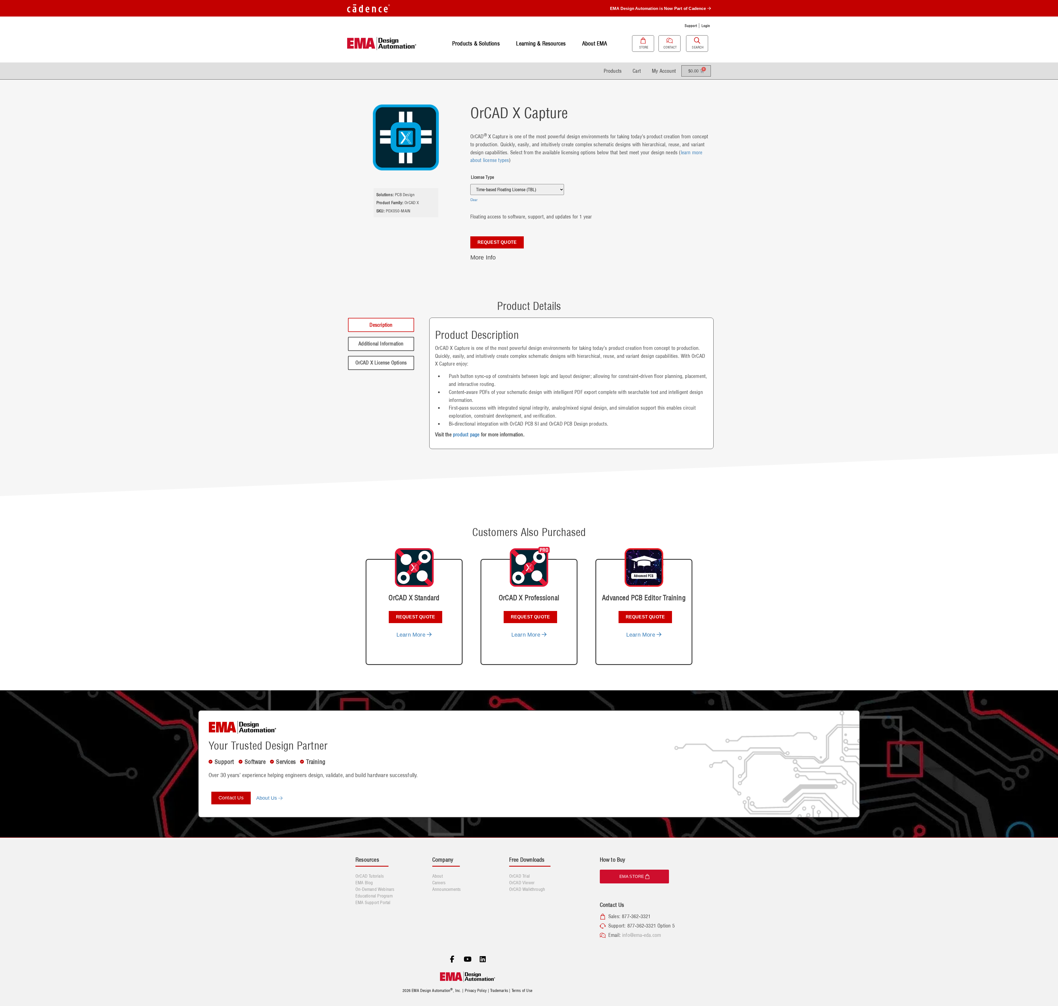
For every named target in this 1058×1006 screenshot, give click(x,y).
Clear (474, 200)
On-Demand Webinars (375, 889)
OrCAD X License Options (381, 362)
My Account (664, 71)
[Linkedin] (483, 959)
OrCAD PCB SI (524, 424)
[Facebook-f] (452, 959)
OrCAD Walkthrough (527, 889)
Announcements (446, 889)
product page (466, 434)
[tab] (381, 325)
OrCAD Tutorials (369, 876)
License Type (482, 177)
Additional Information (380, 343)
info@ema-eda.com (641, 935)
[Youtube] (467, 959)
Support (691, 25)
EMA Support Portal (373, 902)
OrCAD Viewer (522, 882)
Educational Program (374, 896)
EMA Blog (364, 882)
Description (380, 325)
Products (613, 71)
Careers (439, 882)
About (437, 876)
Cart (637, 71)
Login (705, 25)
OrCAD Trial (519, 876)
